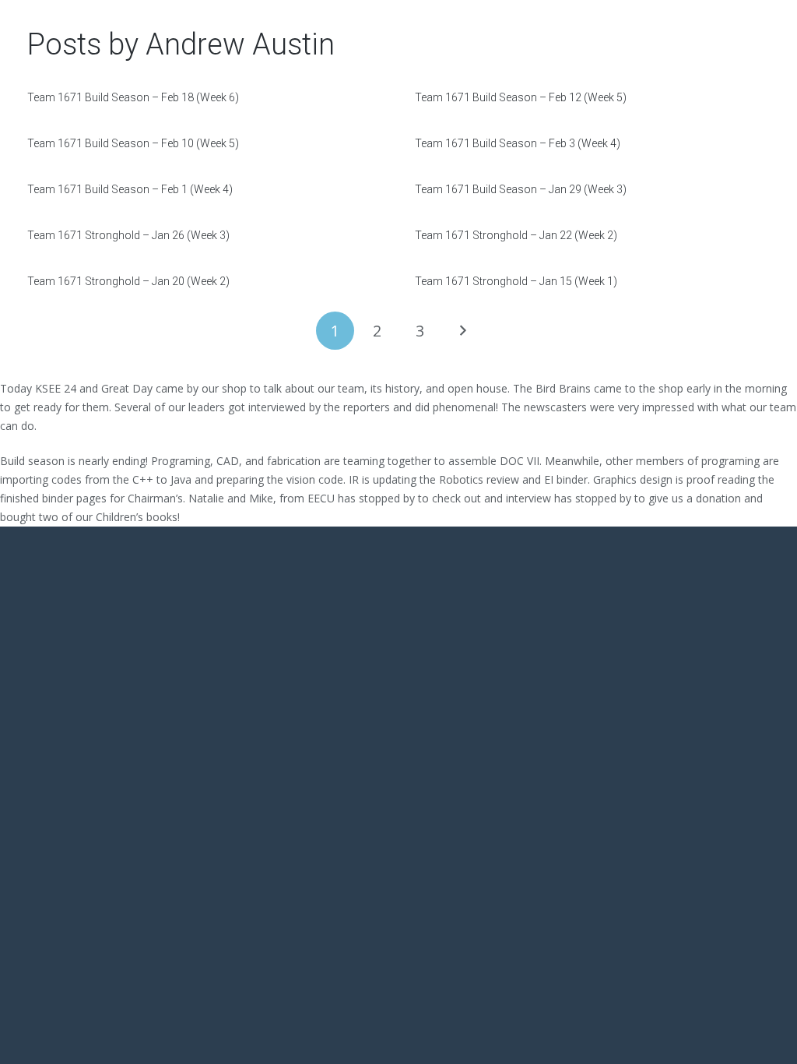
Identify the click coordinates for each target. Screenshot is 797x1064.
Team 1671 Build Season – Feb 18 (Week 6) (133, 97)
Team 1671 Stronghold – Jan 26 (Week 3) (128, 235)
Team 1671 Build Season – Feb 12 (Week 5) (521, 97)
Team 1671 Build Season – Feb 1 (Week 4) (130, 189)
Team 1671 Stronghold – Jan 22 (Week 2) (516, 235)
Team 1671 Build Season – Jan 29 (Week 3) (521, 189)
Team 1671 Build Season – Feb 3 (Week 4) (517, 143)
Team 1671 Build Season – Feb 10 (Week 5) (133, 143)
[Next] (462, 331)
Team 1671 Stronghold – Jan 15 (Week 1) (516, 281)
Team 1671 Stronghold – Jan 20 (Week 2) (128, 281)
